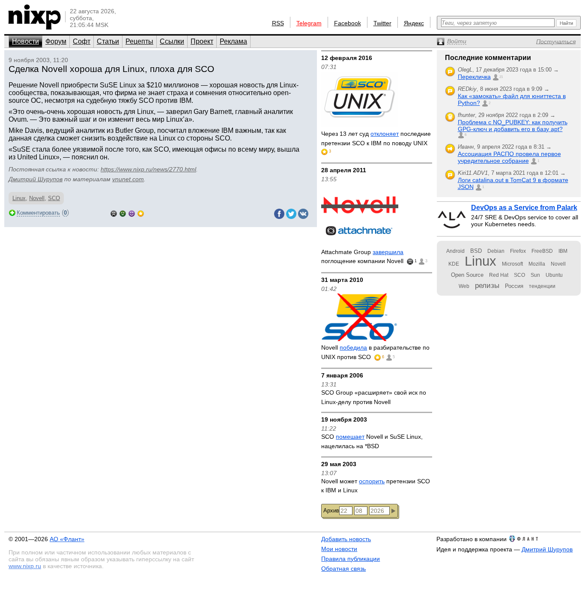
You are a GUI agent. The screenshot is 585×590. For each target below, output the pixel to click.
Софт (81, 41)
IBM (562, 251)
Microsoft (512, 264)
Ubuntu (554, 275)
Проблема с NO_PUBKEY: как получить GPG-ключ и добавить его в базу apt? (512, 125)
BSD (476, 251)
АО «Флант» (67, 539)
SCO (54, 198)
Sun (535, 275)
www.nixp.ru (25, 566)
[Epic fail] (113, 213)
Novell (37, 198)
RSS (278, 23)
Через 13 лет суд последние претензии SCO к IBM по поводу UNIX (376, 138)
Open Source (467, 275)
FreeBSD (542, 251)
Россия (514, 286)
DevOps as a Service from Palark (524, 207)
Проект (202, 41)
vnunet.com (128, 179)
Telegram (309, 23)
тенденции (542, 286)
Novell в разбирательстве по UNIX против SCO (375, 352)
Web (464, 286)
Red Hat (498, 275)
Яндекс (414, 23)
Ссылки (172, 41)
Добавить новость (346, 539)
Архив (331, 510)
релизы (487, 285)
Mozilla (536, 264)
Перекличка (474, 76)
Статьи (108, 41)
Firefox (518, 251)
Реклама (233, 41)
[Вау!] (140, 213)
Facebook (347, 23)
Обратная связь (343, 568)
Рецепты (139, 41)
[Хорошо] (131, 213)
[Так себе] (122, 213)
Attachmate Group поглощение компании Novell (363, 257)
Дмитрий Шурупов (36, 179)
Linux (19, 198)
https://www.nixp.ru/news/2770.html (148, 169)
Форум (55, 41)
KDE (453, 264)
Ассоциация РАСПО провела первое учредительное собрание (509, 157)
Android (455, 251)
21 (501, 77)
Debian (495, 251)
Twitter (382, 23)
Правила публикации (350, 558)
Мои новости (339, 548)
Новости (25, 41)
